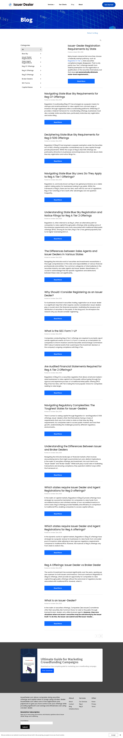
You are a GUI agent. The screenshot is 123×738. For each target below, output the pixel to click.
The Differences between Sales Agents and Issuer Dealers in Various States (70, 252)
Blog (70, 706)
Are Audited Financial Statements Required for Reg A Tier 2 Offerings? (73, 368)
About (71, 702)
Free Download (47, 670)
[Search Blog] (101, 40)
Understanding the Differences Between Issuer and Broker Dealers (72, 447)
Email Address (24, 720)
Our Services (83, 702)
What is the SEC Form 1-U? (60, 331)
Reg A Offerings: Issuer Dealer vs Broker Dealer (72, 565)
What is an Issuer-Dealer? (60, 600)
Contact (71, 704)
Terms (93, 706)
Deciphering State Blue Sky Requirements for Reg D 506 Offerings (71, 136)
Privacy (94, 704)
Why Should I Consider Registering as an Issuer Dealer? (73, 293)
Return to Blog (92, 33)
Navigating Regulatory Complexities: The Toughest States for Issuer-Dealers (69, 406)
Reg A (81, 704)
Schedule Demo (74, 709)
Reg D (81, 706)
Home (93, 702)
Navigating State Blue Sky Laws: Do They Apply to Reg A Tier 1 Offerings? (73, 175)
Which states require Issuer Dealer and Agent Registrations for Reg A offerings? (72, 527)
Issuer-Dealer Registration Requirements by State (84, 47)
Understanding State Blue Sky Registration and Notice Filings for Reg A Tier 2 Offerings (73, 213)
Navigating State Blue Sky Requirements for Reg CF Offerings (71, 95)
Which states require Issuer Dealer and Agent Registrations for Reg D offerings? (72, 489)
